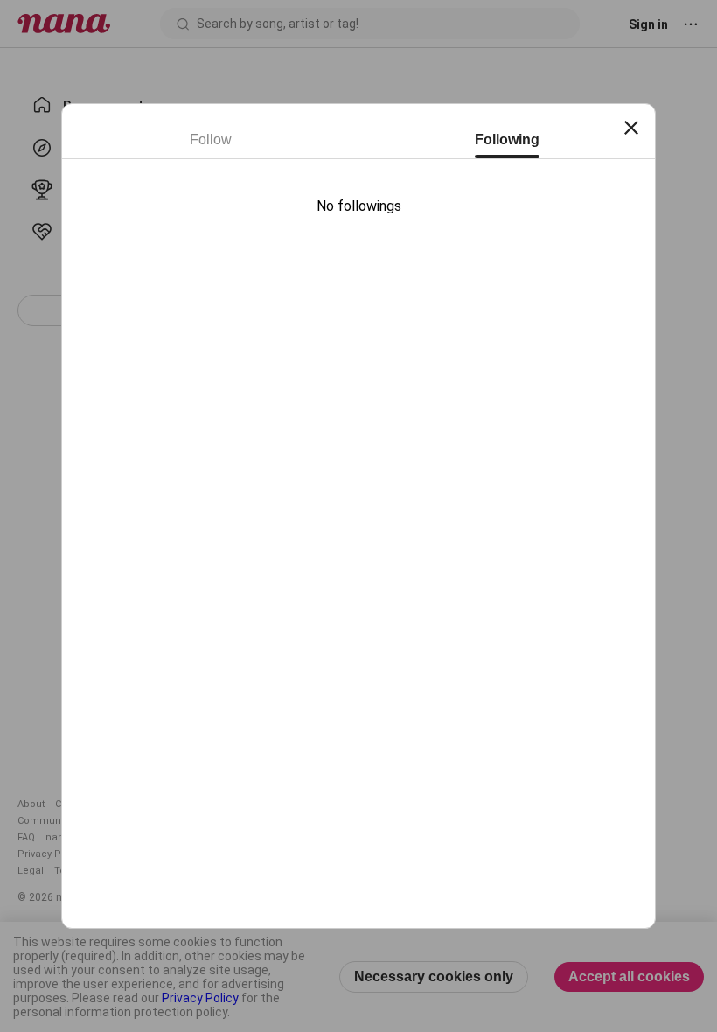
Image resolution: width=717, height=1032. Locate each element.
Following (507, 139)
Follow (211, 139)
